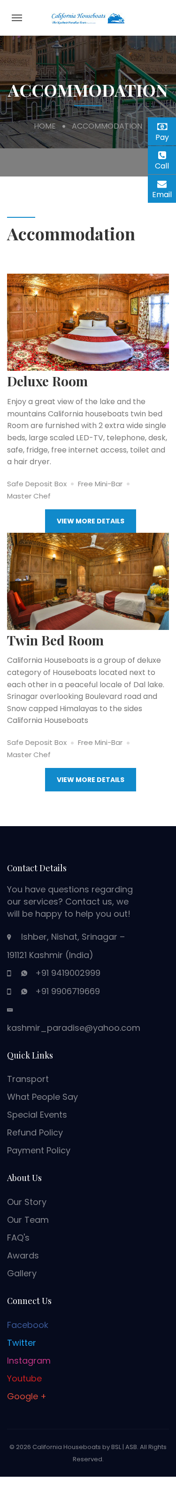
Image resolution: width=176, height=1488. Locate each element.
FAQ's (18, 1237)
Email (164, 193)
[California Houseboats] (88, 17)
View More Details (90, 521)
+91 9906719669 (67, 991)
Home (45, 126)
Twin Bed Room (55, 640)
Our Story (26, 1202)
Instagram (29, 1360)
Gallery (22, 1273)
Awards (23, 1255)
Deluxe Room (47, 381)
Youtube (24, 1378)
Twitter (21, 1343)
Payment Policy (38, 1150)
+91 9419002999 (67, 973)
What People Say (42, 1097)
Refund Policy (35, 1132)
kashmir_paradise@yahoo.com (73, 1028)
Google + (26, 1396)
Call (165, 166)
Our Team (28, 1220)
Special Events (37, 1114)
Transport (28, 1079)
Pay (165, 136)
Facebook (27, 1325)
